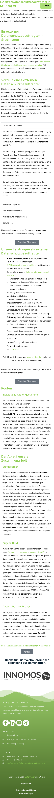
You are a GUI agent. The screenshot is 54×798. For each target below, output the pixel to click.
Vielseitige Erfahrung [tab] (11, 205)
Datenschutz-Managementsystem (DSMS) (26, 552)
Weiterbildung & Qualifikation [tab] (15, 217)
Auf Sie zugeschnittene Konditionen (22, 265)
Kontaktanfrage (26, 793)
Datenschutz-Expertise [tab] (12, 125)
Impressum (26, 783)
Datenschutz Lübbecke (24, 4)
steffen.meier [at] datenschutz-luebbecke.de (26, 763)
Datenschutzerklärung (26, 790)
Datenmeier (30, 777)
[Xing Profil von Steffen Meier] (26, 723)
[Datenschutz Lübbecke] (6, 5)
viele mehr (15, 349)
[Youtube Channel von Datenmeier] (19, 723)
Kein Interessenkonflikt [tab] (12, 211)
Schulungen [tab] (8, 223)
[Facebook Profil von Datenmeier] (6, 723)
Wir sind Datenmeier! (17, 703)
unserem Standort (34, 357)
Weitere (42, 777)
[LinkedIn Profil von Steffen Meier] (12, 723)
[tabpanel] (27, 165)
